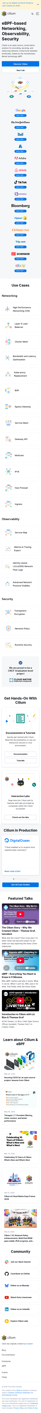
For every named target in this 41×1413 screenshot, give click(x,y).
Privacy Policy (18, 1408)
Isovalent (29, 1344)
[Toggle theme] (33, 14)
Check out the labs (20, 817)
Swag (4, 1377)
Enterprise (6, 1361)
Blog (4, 1350)
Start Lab (21, 70)
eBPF (4, 1366)
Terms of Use (32, 1408)
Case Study (20, 115)
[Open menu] (37, 14)
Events (5, 1372)
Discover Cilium (21, 64)
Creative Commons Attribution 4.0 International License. (17, 1394)
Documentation (20, 754)
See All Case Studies (20, 884)
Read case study (13, 871)
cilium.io (19, 1390)
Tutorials (20, 760)
